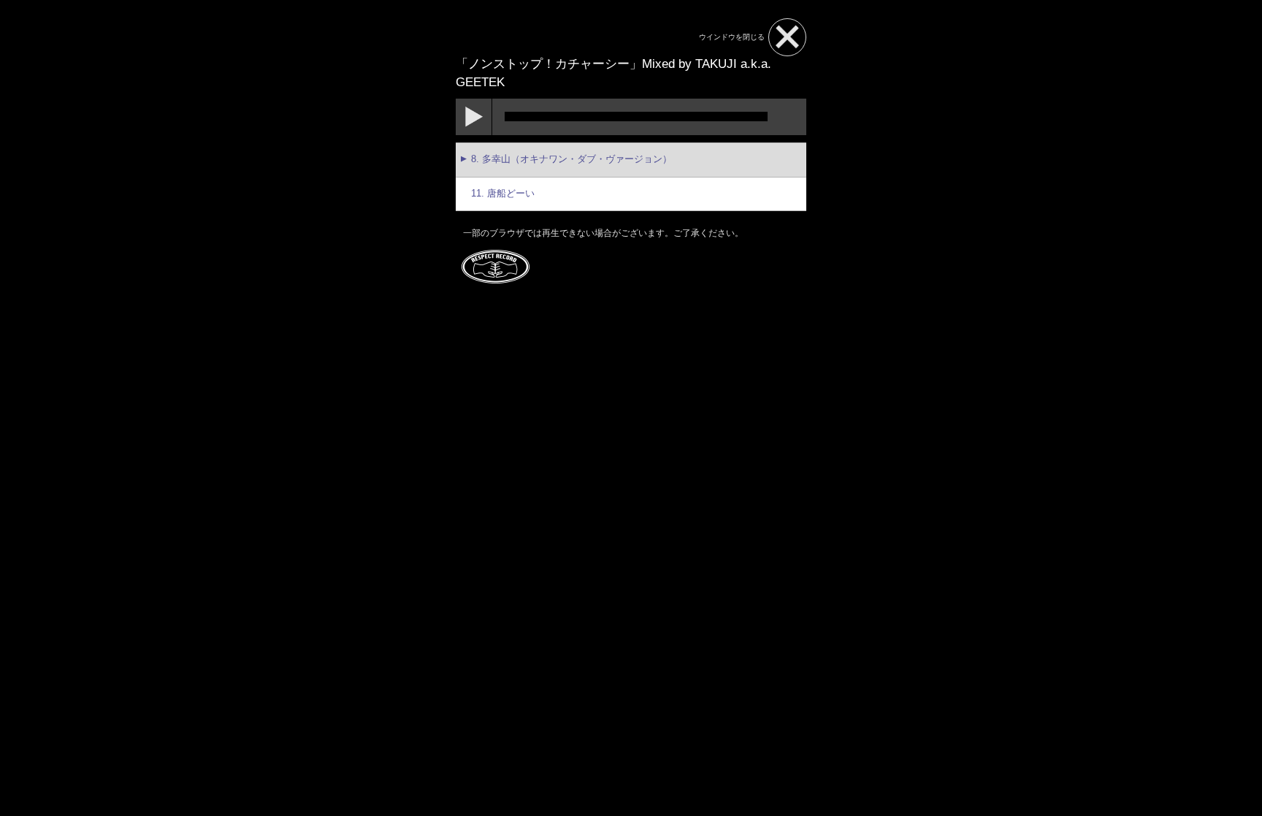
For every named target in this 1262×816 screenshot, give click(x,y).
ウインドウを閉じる (732, 37)
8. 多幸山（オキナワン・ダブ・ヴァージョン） (571, 159)
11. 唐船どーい (503, 193)
